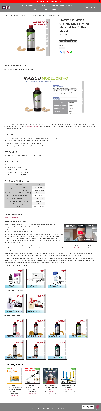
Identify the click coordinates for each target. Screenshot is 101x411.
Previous (6, 37)
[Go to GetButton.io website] (98, 409)
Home (22, 5)
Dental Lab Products (41, 9)
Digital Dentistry (66, 5)
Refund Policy (65, 408)
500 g (68, 48)
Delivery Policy (55, 408)
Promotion (30, 5)
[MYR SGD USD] (87, 7)
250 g (62, 48)
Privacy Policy (45, 408)
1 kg (73, 48)
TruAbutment (53, 5)
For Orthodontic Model (68, 42)
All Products (40, 5)
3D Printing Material (66, 39)
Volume (61, 45)
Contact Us (55, 9)
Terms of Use (36, 408)
